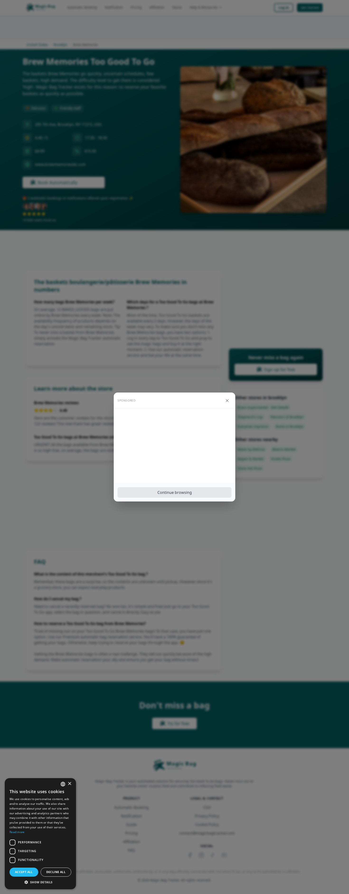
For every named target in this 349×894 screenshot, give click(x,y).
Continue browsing (174, 492)
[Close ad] (227, 400)
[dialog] (40, 833)
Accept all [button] (24, 872)
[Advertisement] (174, 446)
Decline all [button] (56, 872)
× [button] (69, 784)
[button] (40, 882)
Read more (17, 832)
